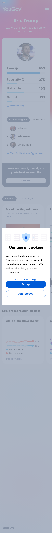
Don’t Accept (26, 293)
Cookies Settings (26, 279)
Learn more (12, 272)
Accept (26, 284)
